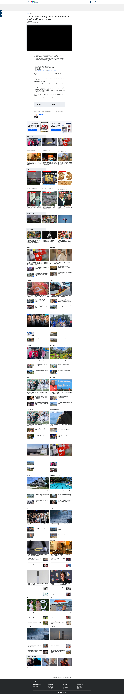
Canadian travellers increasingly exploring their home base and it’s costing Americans (33, 148)
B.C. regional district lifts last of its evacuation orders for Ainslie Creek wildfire (64, 267)
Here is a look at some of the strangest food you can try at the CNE (64, 241)
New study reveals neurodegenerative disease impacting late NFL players (63, 186)
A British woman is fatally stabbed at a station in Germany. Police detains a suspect (64, 528)
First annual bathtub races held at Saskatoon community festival (41, 429)
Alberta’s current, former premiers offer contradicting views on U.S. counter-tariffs (65, 435)
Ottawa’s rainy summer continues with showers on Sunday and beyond (64, 306)
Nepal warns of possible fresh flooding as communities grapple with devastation (60, 524)
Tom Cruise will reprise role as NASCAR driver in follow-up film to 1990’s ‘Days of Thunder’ (60, 584)
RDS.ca (78, 688)
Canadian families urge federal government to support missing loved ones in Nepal (48, 207)
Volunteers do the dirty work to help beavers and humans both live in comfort (41, 300)
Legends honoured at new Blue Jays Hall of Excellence (49, 186)
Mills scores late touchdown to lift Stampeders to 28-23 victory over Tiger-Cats (42, 306)
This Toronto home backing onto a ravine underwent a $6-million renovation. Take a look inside (33, 241)
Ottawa (28, 13)
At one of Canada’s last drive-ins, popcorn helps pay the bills (33, 224)
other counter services (52, 70)
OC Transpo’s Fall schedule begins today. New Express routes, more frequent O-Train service (60, 296)
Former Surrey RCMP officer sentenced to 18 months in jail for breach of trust (60, 263)
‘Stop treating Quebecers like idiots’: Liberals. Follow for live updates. (38, 328)
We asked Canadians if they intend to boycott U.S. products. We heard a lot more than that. (49, 163)
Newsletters (67, 677)
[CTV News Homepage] (34, 2)
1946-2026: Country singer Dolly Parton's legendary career (48, 241)
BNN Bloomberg (65, 687)
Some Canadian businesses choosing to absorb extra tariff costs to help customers (65, 207)
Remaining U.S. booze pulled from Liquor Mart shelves (64, 371)
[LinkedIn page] (39, 681)
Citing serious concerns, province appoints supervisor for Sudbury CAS (64, 429)
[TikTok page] (35, 681)
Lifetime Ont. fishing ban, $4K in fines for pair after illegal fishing (61, 425)
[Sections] (28, 2)
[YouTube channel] (37, 681)
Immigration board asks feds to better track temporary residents (38, 524)
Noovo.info (79, 686)
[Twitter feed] (33, 681)
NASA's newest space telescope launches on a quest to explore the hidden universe (60, 641)
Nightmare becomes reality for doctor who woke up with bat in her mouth (33, 667)
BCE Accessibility (35, 686)
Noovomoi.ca (79, 687)
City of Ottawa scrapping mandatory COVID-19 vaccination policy (49, 104)
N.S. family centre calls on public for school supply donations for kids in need (42, 365)
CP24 (63, 686)
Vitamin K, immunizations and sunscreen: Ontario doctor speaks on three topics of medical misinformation (64, 300)
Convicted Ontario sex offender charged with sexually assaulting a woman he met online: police (42, 535)
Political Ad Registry (51, 688)
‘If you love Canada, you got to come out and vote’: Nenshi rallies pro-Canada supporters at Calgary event (38, 296)
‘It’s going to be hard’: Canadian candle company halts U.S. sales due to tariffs (34, 163)
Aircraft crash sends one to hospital (64, 468)
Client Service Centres (42, 70)
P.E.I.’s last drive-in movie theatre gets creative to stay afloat (33, 186)
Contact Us (60, 677)
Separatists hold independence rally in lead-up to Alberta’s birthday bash (59, 328)
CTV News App (55, 677)
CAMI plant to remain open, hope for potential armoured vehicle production (38, 457)
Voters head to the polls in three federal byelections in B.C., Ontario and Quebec (49, 148)
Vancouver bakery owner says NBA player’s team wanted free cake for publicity (49, 667)
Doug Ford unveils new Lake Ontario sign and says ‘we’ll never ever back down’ (61, 393)
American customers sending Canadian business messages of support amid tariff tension (64, 224)
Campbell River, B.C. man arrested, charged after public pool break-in (61, 491)
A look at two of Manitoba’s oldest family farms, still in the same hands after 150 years (60, 361)
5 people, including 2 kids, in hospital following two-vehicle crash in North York (41, 274)
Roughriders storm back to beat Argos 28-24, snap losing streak (37, 393)
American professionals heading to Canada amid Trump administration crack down (34, 207)
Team (70, 677)
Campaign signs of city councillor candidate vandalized (64, 365)
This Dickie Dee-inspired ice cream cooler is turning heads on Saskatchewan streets (61, 613)
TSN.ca (64, 688)
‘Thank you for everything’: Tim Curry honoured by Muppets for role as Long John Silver (65, 667)
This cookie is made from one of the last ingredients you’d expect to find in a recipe (65, 163)
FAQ (63, 677)
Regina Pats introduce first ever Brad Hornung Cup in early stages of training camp (42, 403)
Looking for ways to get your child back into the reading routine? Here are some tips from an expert (49, 224)
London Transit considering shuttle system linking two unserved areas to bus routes (41, 468)
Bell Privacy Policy (51, 686)
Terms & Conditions (51, 687)
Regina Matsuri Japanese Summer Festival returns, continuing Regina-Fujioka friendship (41, 397)
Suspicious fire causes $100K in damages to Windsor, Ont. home (37, 491)
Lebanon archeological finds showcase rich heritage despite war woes (65, 534)
